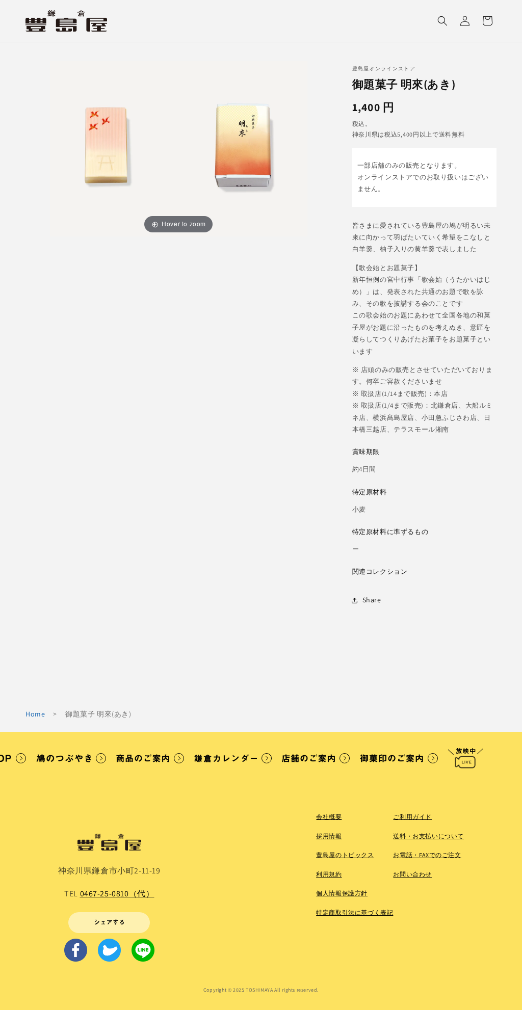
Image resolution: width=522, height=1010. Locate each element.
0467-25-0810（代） (117, 893)
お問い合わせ (412, 874)
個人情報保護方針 (342, 893)
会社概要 (329, 816)
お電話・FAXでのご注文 (427, 855)
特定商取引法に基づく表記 (354, 912)
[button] (442, 21)
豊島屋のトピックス (345, 855)
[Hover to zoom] (178, 147)
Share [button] (371, 599)
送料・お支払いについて (428, 836)
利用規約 (329, 874)
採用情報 (329, 836)
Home (35, 714)
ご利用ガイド (412, 816)
